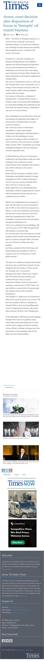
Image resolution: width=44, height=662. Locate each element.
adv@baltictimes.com (17, 612)
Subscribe (6, 474)
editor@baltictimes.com (16, 607)
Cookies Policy (20, 650)
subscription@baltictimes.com (21, 610)
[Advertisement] (22, 360)
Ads (24, 474)
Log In (16, 474)
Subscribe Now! (7, 569)
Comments (9, 387)
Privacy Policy (29, 650)
